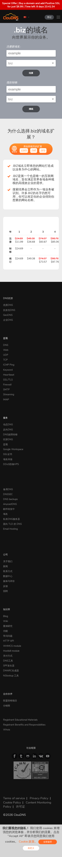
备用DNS (8, 489)
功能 (5, 631)
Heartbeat (8, 374)
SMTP (6, 389)
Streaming (8, 394)
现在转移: (12, 82)
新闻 (5, 566)
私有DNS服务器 (11, 519)
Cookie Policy (12, 802)
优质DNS (8, 305)
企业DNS (8, 320)
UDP (5, 355)
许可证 (20, 807)
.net (33, 150)
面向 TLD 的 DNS (12, 524)
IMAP (6, 399)
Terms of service (14, 798)
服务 (5, 417)
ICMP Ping (8, 364)
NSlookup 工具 (11, 675)
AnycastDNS (10, 504)
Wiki (5, 621)
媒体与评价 (9, 581)
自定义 (31, 848)
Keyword (8, 369)
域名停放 (7, 459)
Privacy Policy (39, 798)
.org (42, 150)
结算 (31, 73)
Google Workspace (13, 449)
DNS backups (10, 499)
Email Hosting (10, 529)
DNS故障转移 (10, 434)
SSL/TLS (8, 379)
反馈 (5, 586)
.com (24, 150)
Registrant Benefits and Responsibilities (24, 724)
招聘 (5, 591)
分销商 (6, 705)
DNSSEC (8, 494)
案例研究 (7, 626)
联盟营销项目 (10, 700)
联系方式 (7, 571)
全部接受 (47, 841)
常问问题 (7, 636)
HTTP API (8, 640)
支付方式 (7, 655)
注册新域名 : (13, 46)
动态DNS (8, 424)
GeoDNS (8, 315)
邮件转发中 (9, 509)
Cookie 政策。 (28, 842)
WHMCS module (12, 646)
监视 (5, 338)
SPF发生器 (8, 665)
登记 (49, 17)
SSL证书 (7, 454)
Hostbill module (11, 650)
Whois (6, 729)
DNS (5, 345)
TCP (5, 359)
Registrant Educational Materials (20, 719)
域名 (5, 514)
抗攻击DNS (9, 310)
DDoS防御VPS (11, 464)
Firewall (7, 384)
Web (5, 350)
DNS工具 (8, 660)
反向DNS (8, 429)
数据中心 (7, 576)
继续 (31, 109)
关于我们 (7, 561)
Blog (5, 616)
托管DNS (8, 439)
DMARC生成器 (11, 670)
